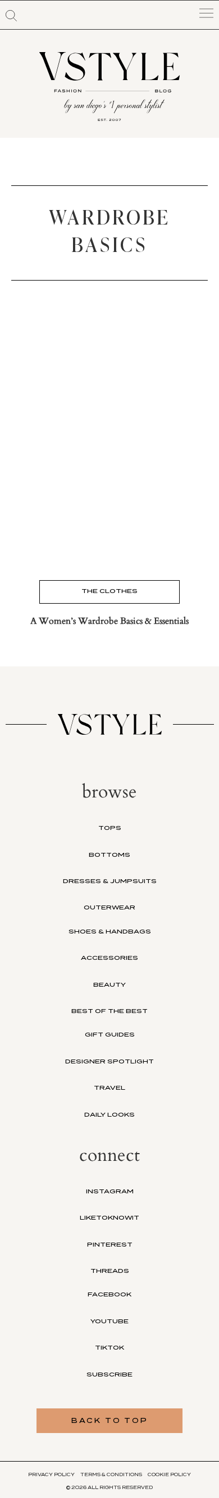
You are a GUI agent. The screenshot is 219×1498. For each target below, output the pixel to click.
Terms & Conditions (111, 1474)
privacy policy (51, 1474)
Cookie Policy (169, 1474)
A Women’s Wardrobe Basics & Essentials (109, 621)
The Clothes (109, 591)
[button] (11, 15)
